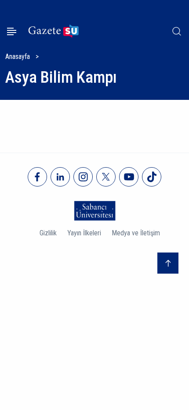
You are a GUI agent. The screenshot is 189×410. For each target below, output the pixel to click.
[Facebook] (37, 177)
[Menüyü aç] (11, 31)
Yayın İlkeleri (84, 233)
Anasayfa (17, 56)
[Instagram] (83, 177)
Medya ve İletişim (136, 233)
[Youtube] (128, 177)
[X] (106, 177)
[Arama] (176, 31)
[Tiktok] (151, 177)
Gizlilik (48, 233)
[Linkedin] (60, 177)
